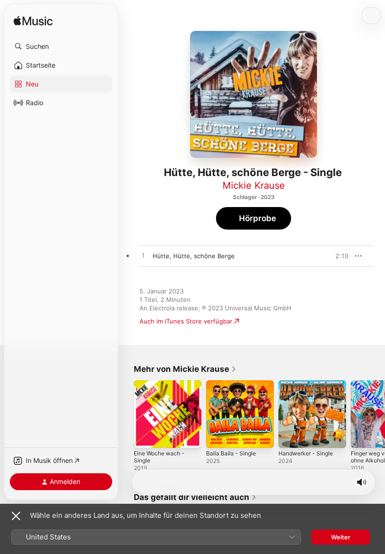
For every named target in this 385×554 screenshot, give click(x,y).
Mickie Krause (254, 185)
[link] (185, 369)
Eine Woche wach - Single (159, 457)
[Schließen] (16, 516)
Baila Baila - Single (231, 453)
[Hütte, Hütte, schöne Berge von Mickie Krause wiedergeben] (143, 256)
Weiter (340, 537)
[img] (33, 21)
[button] (61, 46)
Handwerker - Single (305, 453)
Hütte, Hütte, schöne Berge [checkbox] (194, 256)
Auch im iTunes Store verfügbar (185, 321)
